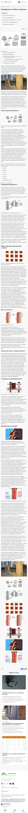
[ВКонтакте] (22, 669)
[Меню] (2, 2)
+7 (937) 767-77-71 (5, 787)
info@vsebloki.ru (4, 791)
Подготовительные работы (9, 15)
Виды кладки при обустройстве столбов (12, 19)
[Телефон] (22, 2)
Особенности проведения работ (10, 22)
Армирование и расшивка (8, 24)
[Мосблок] (8, 2)
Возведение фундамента (8, 17)
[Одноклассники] (26, 669)
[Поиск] (25, 2)
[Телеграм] (8, 784)
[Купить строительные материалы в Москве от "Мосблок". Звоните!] (8, 774)
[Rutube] (13, 784)
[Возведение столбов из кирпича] (2, 669)
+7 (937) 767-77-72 (14, 787)
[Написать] (19, 2)
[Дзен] (10, 784)
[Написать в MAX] (2, 784)
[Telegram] (24, 669)
